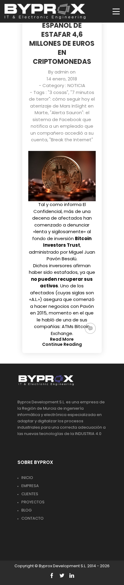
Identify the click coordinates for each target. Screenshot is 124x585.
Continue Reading (62, 344)
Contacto (32, 518)
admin (61, 72)
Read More (62, 339)
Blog (26, 510)
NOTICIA (76, 85)
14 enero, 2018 (62, 79)
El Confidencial (59, 207)
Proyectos (33, 502)
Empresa (30, 486)
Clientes (29, 494)
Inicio (27, 477)
